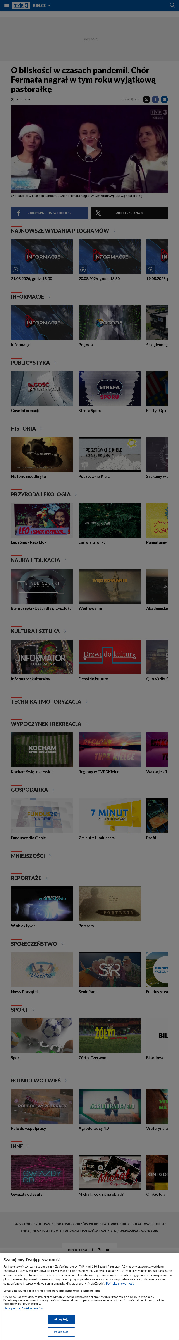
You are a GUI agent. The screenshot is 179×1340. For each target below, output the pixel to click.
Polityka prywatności (120, 1283)
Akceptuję (61, 1319)
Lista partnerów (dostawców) (23, 1308)
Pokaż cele (61, 1331)
